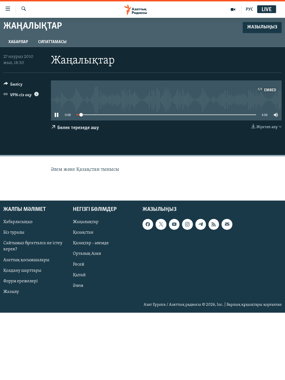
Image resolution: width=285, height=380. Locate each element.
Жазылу (11, 292)
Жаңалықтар (86, 222)
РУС (249, 9)
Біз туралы (13, 233)
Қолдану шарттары (22, 270)
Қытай (79, 275)
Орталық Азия (87, 254)
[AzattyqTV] (233, 9)
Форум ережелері (20, 281)
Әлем (78, 285)
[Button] (13, 85)
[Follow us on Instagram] (187, 224)
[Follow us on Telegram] (200, 224)
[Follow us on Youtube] (174, 224)
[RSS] (213, 224)
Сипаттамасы (52, 42)
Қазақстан (83, 233)
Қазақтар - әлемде (91, 243)
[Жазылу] (227, 224)
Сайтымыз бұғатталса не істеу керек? (32, 246)
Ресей (78, 264)
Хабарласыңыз (18, 222)
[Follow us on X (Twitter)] (161, 224)
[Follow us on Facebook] (147, 224)
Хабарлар (18, 42)
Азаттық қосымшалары (26, 260)
